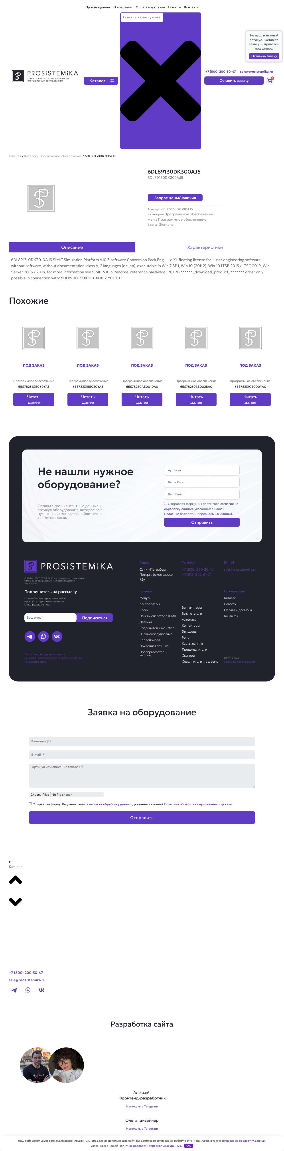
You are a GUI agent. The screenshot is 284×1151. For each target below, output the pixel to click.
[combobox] (142, 17)
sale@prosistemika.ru (256, 72)
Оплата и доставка (150, 7)
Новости (174, 7)
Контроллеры (150, 604)
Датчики (146, 622)
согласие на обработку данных (108, 804)
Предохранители (194, 649)
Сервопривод (150, 640)
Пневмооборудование (156, 634)
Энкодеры (189, 631)
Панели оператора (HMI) (158, 616)
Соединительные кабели (158, 628)
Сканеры (188, 655)
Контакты (191, 7)
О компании (122, 7)
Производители (98, 7)
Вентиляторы (192, 607)
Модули (145, 598)
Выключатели (192, 613)
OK (188, 1146)
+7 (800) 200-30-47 (220, 72)
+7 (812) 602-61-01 (196, 574)
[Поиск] (127, 145)
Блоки (144, 610)
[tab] (72, 247)
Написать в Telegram (142, 1106)
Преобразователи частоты (153, 653)
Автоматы (189, 619)
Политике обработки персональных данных (198, 514)
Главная (15, 156)
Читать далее (34, 399)
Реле (185, 637)
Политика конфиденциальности (44, 654)
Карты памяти (192, 643)
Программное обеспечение (60, 156)
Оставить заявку (264, 56)
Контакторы (191, 625)
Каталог (30, 156)
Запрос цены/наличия (175, 198)
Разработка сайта (35, 661)
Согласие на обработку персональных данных (53, 657)
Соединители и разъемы (200, 661)
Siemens (166, 224)
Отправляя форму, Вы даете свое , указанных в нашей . (201, 509)
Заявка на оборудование (239, 661)
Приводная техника (154, 646)
